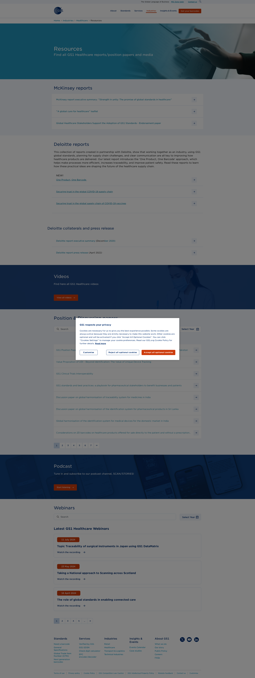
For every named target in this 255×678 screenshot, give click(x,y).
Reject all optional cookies (123, 352)
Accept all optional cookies (158, 352)
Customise (88, 352)
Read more (100, 343)
